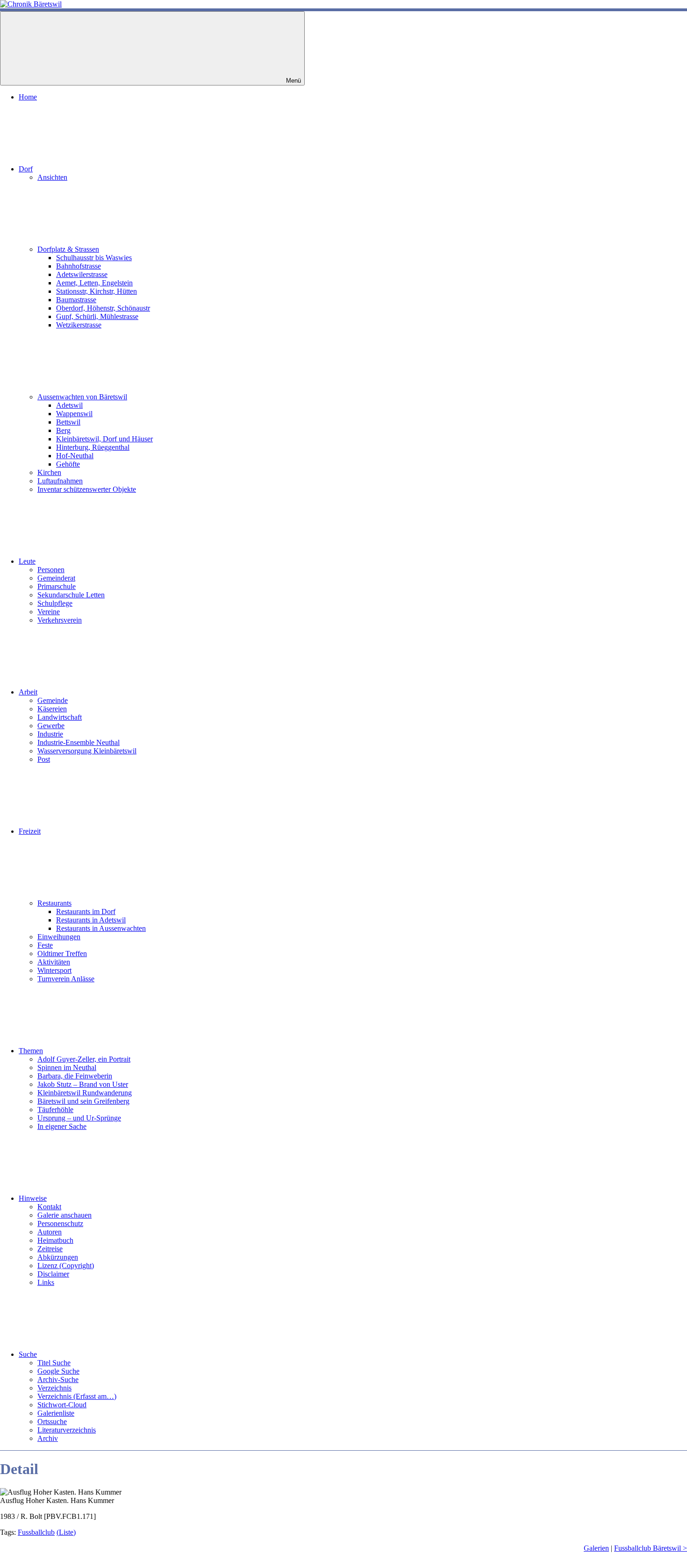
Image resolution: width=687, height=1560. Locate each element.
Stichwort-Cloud (61, 1405)
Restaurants (54, 903)
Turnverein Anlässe (65, 979)
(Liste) (66, 1532)
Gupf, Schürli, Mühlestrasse (97, 316)
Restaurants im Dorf (85, 911)
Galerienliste (55, 1413)
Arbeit (28, 692)
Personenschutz (60, 1223)
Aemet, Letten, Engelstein (94, 283)
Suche (28, 1354)
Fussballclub (36, 1532)
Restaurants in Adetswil (91, 920)
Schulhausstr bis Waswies (94, 258)
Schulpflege (54, 603)
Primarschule (56, 586)
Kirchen (49, 472)
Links (45, 1282)
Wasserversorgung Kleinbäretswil (86, 751)
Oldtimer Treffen (62, 953)
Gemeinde (52, 700)
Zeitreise (50, 1249)
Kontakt (49, 1207)
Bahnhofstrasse (78, 266)
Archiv (47, 1438)
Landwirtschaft (59, 717)
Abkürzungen (57, 1257)
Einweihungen (58, 937)
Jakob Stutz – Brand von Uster (82, 1084)
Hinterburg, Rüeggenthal (92, 447)
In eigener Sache (61, 1126)
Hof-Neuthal (74, 456)
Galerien (596, 1548)
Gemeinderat (56, 578)
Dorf (26, 169)
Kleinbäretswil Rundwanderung (84, 1093)
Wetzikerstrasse (78, 325)
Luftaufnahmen (60, 481)
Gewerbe (50, 726)
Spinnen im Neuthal (66, 1067)
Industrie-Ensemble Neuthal (78, 742)
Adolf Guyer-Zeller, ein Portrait (83, 1059)
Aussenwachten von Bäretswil (82, 397)
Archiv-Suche (58, 1379)
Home (28, 97)
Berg (63, 430)
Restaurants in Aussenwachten (101, 928)
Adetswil (69, 405)
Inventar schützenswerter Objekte (86, 489)
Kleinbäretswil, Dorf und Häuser (104, 439)
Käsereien (52, 709)
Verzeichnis (54, 1388)
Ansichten (52, 177)
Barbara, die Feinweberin (74, 1076)
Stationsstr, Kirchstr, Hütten (96, 291)
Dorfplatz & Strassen (68, 249)
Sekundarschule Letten (71, 595)
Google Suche (58, 1371)
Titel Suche (54, 1363)
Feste (45, 945)
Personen (50, 570)
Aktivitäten (53, 962)
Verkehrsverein (59, 620)
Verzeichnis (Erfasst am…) (76, 1396)
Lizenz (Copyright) (65, 1265)
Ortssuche (52, 1421)
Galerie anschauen (64, 1215)
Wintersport (54, 970)
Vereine (48, 612)
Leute (27, 561)
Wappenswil (74, 414)
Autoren (49, 1232)
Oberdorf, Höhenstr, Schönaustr (103, 308)
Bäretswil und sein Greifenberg (83, 1101)
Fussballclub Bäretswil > (650, 1548)
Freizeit (30, 831)
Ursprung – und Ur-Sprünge (79, 1118)
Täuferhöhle (55, 1109)
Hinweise (33, 1198)
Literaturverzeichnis (66, 1430)
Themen (31, 1051)
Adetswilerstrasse (81, 274)
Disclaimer (53, 1274)
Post (43, 759)
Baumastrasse (76, 300)
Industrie (50, 734)
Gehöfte (68, 464)
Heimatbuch (55, 1240)
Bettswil (68, 422)
